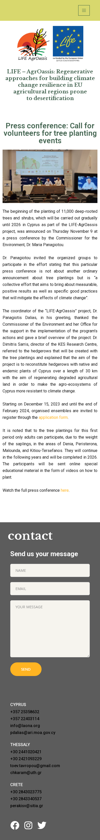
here (65, 490)
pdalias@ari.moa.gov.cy (32, 732)
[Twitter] (41, 825)
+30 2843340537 (26, 798)
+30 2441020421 (26, 751)
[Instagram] (28, 825)
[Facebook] (14, 825)
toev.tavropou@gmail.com (35, 765)
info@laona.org (25, 725)
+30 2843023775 (26, 791)
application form (53, 417)
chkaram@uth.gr (26, 772)
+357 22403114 (24, 718)
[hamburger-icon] (84, 10)
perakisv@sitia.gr (26, 805)
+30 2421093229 (26, 758)
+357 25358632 (24, 711)
